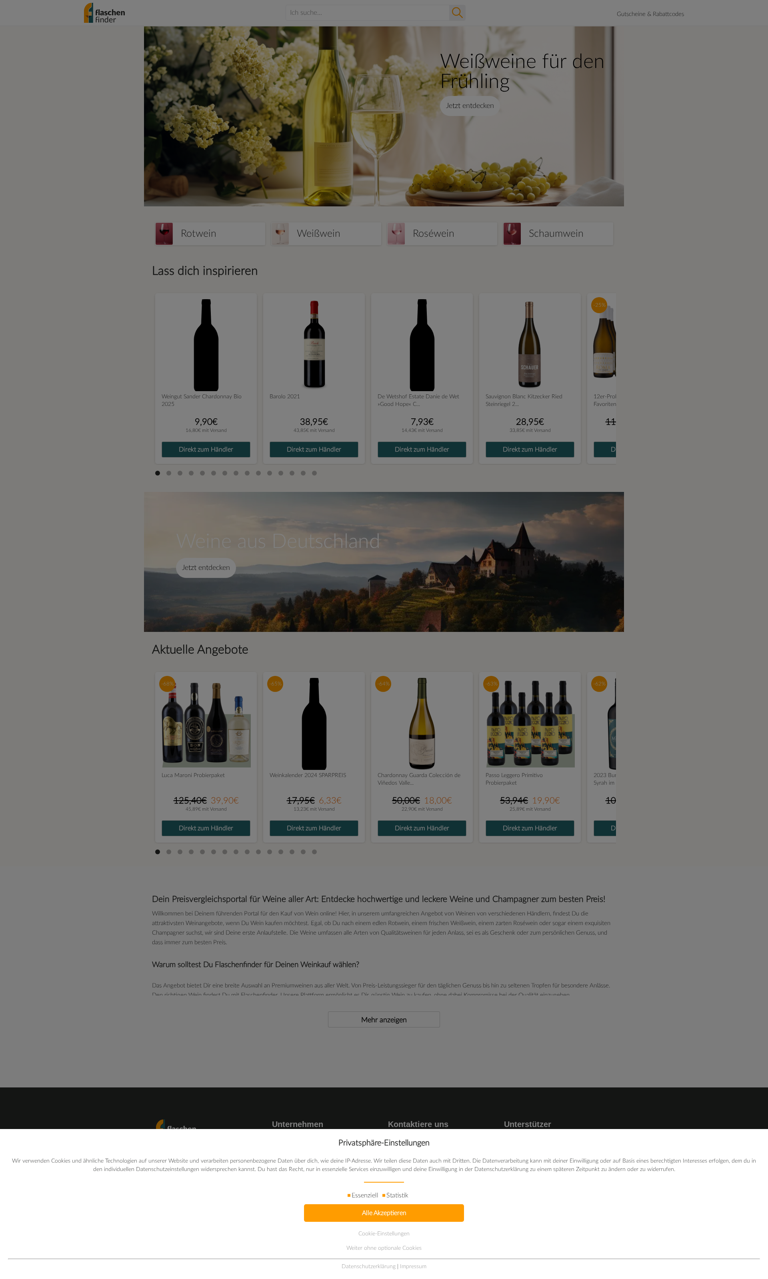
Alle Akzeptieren (384, 1213)
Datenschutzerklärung (369, 1266)
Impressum (413, 1266)
